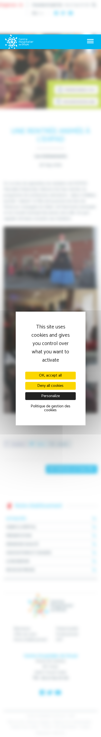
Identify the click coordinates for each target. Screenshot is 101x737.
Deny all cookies (50, 385)
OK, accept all (50, 375)
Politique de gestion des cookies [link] (50, 408)
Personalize (50, 396)
